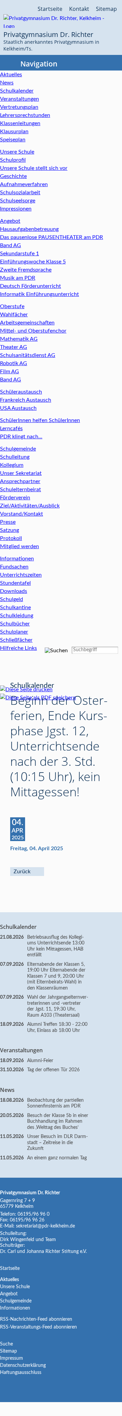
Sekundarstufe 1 (19, 253)
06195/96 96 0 (33, 1214)
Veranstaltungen (19, 99)
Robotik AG (13, 363)
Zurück (22, 871)
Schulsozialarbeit (20, 192)
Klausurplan (14, 131)
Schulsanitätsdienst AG (27, 355)
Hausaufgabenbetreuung (29, 229)
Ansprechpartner (20, 481)
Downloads (13, 591)
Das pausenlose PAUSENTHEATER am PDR (51, 237)
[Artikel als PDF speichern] (41, 697)
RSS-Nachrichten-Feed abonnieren (36, 1319)
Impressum (11, 1358)
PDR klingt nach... (21, 436)
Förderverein (15, 497)
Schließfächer (16, 640)
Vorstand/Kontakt (21, 514)
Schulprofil (13, 160)
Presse (8, 522)
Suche (6, 1344)
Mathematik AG (19, 339)
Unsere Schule (17, 152)
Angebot (10, 221)
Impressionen (16, 209)
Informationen (17, 558)
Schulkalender (17, 91)
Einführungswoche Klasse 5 (33, 261)
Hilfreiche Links (18, 648)
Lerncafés (11, 428)
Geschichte (13, 176)
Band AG (10, 245)
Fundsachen (14, 567)
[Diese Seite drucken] (29, 689)
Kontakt (79, 9)
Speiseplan (12, 139)
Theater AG (13, 347)
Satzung (9, 530)
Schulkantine (15, 607)
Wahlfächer (14, 314)
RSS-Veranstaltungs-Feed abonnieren (38, 1327)
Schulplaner (14, 632)
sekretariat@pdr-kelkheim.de (45, 1226)
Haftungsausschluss (20, 1372)
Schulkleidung (16, 615)
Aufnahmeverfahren (24, 184)
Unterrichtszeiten (21, 575)
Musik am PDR (17, 278)
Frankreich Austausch (25, 400)
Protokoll (11, 538)
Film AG (9, 371)
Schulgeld (11, 599)
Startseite (50, 9)
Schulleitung (14, 457)
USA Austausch (18, 408)
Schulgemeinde (18, 449)
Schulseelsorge (17, 200)
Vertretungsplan (19, 107)
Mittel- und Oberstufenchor (33, 331)
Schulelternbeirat (20, 489)
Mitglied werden (19, 546)
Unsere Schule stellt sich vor (33, 168)
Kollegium (11, 465)
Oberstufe (12, 306)
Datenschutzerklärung (23, 1365)
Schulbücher (15, 623)
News (7, 82)
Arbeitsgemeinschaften (27, 322)
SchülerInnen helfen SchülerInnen (40, 420)
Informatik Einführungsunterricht (39, 294)
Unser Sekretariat (21, 473)
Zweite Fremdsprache (26, 270)
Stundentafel (15, 583)
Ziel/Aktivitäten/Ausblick (30, 505)
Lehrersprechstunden (25, 115)
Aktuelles (11, 74)
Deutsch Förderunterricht (30, 286)
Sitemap (106, 9)
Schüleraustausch (21, 392)
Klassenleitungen (20, 123)
